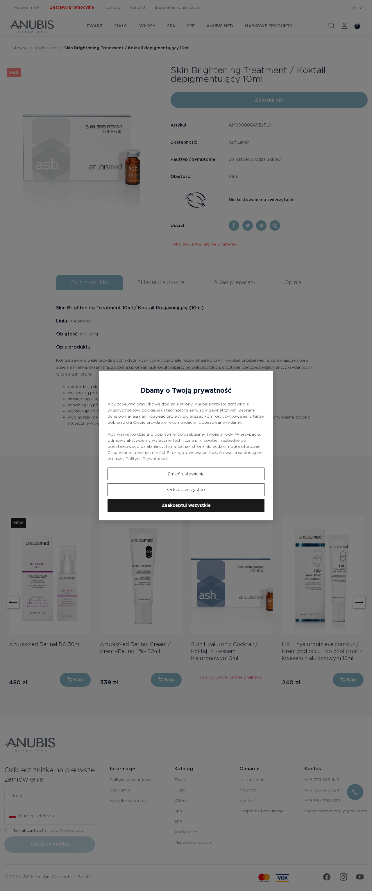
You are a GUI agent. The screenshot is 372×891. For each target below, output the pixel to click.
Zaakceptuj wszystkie (186, 505)
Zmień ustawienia (186, 474)
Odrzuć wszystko (186, 489)
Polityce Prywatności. (147, 458)
